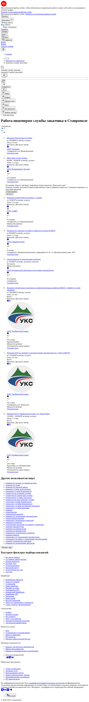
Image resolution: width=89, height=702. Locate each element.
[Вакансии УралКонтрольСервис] (47, 316)
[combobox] (11, 70)
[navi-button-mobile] (3, 49)
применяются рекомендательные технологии (47, 683)
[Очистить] (4, 75)
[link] (5, 37)
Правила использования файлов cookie (40, 14)
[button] (3, 42)
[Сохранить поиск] (3, 81)
